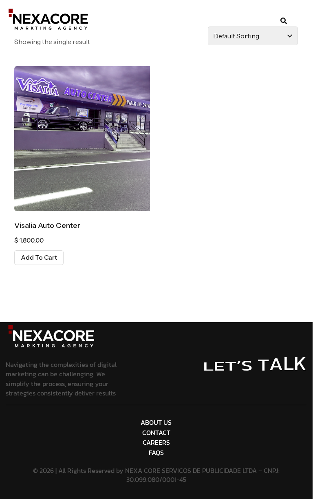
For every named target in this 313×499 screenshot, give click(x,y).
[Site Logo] (52, 336)
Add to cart (39, 257)
